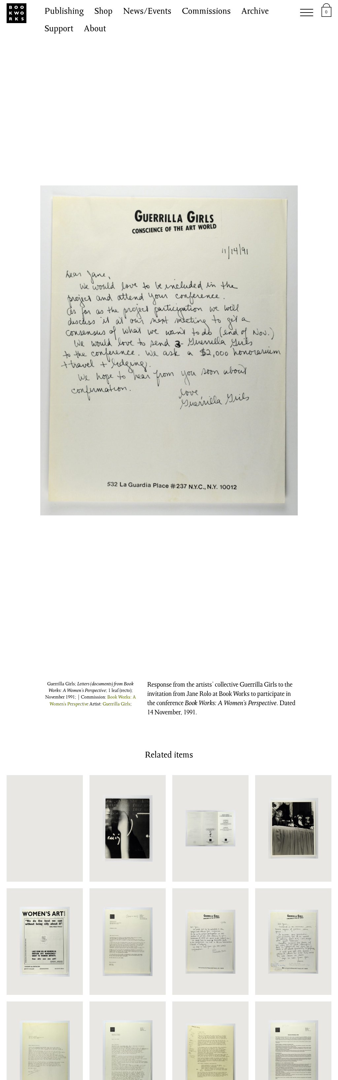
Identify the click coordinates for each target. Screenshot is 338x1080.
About (95, 29)
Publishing (64, 12)
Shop (103, 12)
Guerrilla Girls (116, 704)
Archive (255, 12)
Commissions (206, 12)
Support (59, 29)
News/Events (147, 12)
